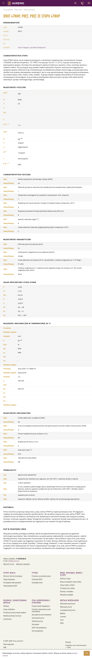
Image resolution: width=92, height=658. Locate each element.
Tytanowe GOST (37, 579)
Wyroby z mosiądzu (66, 591)
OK (86, 653)
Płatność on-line (8, 564)
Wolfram (6, 606)
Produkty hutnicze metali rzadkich (14, 612)
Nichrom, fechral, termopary (12, 576)
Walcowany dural (66, 607)
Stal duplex (35, 624)
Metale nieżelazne (69, 600)
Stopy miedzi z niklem (67, 585)
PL (75, 3)
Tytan (35, 573)
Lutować (63, 617)
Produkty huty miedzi (67, 588)
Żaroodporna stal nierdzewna (41, 615)
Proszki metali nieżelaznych (41, 606)
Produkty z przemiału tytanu (41, 576)
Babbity (62, 613)
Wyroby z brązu (65, 578)
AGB (4, 647)
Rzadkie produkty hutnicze (12, 616)
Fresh (69, 647)
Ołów (62, 623)
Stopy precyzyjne (9, 579)
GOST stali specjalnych (39, 628)
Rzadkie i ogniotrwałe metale (15, 601)
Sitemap (68, 642)
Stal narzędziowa (37, 631)
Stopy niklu (9, 573)
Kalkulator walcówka (23, 564)
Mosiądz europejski (66, 595)
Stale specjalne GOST (10, 586)
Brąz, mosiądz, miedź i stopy (71, 574)
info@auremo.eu (13, 561)
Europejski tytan (37, 582)
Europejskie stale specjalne (12, 582)
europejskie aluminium (67, 610)
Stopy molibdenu (9, 609)
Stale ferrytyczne (37, 621)
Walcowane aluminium (67, 604)
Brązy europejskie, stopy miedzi (70, 582)
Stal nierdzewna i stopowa (41, 601)
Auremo (16, 3)
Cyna (62, 620)
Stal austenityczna (38, 618)
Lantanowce (7, 619)
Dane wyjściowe (8, 644)
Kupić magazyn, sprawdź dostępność (32, 48)
